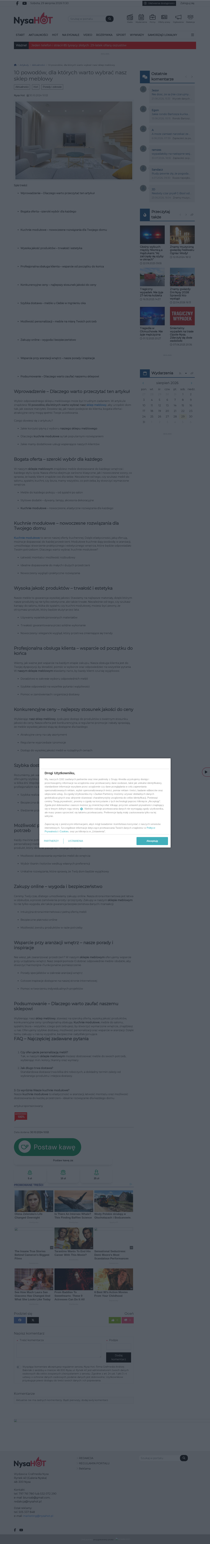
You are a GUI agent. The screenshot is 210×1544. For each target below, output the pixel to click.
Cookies (64, 831)
